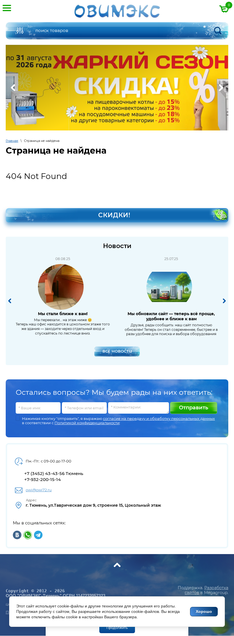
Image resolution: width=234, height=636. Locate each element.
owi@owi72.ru (39, 490)
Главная (12, 141)
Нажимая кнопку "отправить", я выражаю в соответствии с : (118, 420)
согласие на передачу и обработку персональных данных (159, 418)
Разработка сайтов (206, 590)
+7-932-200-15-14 (42, 479)
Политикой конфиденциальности (87, 422)
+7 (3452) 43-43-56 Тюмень (53, 473)
